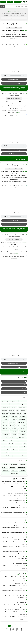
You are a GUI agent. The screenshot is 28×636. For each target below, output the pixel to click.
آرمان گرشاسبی (13, 453)
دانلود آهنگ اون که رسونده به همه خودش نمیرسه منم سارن (15, 509)
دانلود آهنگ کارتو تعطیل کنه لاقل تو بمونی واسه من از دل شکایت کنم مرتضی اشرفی (14, 504)
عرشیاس (14, 434)
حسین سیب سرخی (14, 473)
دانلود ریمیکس (22, 388)
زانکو (25, 443)
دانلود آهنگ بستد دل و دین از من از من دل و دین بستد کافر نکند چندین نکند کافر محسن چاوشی (14, 562)
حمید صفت (14, 447)
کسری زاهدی (14, 428)
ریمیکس (3, 2)
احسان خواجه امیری (6, 401)
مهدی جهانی (22, 416)
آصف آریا (7, 456)
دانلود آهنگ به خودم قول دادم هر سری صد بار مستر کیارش (13, 481)
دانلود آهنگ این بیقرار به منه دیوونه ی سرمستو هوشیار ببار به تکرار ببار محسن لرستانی (14, 567)
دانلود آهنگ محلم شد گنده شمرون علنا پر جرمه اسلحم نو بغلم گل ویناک (15, 487)
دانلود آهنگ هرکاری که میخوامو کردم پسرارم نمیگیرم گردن (13, 495)
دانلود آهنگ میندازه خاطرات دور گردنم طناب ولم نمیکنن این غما (14, 513)
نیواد (17, 410)
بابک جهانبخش (22, 404)
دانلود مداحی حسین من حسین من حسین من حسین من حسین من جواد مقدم (15, 596)
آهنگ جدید (17, 2)
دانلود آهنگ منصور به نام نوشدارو (18, 498)
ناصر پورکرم (12, 413)
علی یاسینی (5, 431)
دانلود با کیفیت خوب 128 (13, 83)
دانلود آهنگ (24, 30)
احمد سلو (13, 407)
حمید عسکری (5, 447)
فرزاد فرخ (12, 425)
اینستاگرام (17, 631)
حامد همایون (5, 450)
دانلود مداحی (22, 392)
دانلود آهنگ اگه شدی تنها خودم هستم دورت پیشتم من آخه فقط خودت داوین (13, 165)
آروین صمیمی (20, 456)
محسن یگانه (14, 404)
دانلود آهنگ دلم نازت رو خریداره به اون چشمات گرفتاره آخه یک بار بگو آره (14, 543)
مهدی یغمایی (14, 416)
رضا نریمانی (4, 467)
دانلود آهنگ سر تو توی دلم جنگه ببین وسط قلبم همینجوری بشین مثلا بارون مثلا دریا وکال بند (14, 529)
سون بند (13, 437)
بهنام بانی (14, 450)
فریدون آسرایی (23, 428)
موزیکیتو (24, 2)
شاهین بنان (4, 440)
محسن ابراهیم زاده (22, 422)
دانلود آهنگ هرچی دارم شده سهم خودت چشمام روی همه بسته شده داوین (13, 94)
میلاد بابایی (19, 413)
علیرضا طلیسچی (22, 407)
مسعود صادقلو (22, 419)
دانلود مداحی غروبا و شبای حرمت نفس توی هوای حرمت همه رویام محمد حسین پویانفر (14, 601)
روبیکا (7, 631)
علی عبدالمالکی (5, 428)
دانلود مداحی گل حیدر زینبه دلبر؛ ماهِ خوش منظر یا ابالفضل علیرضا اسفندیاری (14, 587)
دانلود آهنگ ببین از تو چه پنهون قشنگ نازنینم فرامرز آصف (13, 484)
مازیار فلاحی (4, 422)
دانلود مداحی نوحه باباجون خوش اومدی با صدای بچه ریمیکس (16, 577)
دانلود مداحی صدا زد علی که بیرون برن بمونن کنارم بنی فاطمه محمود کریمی (15, 606)
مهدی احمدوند (23, 401)
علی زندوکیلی (5, 407)
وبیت (10, 626)
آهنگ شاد (10, 2)
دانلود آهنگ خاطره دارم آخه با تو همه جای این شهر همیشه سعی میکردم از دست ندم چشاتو (14, 524)
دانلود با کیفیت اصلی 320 (13, 79)
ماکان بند (24, 425)
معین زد (13, 419)
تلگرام (21, 631)
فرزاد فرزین (4, 425)
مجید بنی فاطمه (14, 464)
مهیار (25, 413)
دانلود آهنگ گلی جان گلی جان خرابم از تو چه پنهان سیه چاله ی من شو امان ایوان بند (14, 557)
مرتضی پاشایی (5, 416)
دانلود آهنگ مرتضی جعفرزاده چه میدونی (17, 500)
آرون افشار (5, 453)
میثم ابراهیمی (15, 401)
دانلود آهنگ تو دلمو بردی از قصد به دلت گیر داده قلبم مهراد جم (14, 533)
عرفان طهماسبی (6, 434)
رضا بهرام (4, 443)
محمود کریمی (23, 464)
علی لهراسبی (22, 431)
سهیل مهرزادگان (22, 437)
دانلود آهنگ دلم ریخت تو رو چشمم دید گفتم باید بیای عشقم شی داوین (13, 24)
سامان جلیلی (11, 443)
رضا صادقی (23, 447)
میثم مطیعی (12, 467)
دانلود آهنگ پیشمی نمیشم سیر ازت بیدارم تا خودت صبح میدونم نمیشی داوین (13, 235)
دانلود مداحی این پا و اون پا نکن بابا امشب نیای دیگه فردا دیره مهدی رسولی (15, 613)
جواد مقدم (14, 470)
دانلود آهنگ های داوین (14, 11)
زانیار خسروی (18, 443)
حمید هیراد (23, 450)
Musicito (18, 42)
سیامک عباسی (5, 437)
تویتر (13, 631)
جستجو (2, 6)
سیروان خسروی (23, 440)
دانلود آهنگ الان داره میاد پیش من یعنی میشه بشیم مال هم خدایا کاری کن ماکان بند (15, 553)
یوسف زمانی (4, 410)
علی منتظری (13, 431)
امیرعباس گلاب (5, 404)
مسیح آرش (5, 419)
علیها (18, 425)
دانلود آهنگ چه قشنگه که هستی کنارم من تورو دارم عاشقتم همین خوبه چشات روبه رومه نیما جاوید (15, 492)
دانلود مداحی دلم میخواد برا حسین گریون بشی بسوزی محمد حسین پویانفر (14, 592)
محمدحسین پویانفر (22, 467)
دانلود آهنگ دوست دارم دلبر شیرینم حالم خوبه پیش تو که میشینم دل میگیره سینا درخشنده (14, 538)
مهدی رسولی (5, 464)
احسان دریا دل (22, 453)
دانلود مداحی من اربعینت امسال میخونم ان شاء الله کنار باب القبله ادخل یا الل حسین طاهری (14, 582)
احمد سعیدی (23, 410)
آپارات (10, 631)
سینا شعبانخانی (13, 440)
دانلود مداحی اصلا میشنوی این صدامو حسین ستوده (15, 609)
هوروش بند (11, 410)
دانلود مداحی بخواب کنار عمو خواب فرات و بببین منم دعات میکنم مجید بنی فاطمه (14, 618)
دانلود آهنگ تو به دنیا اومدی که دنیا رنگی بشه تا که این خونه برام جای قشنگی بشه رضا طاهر (15, 548)
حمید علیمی (23, 470)
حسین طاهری (5, 470)
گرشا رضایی (12, 422)
